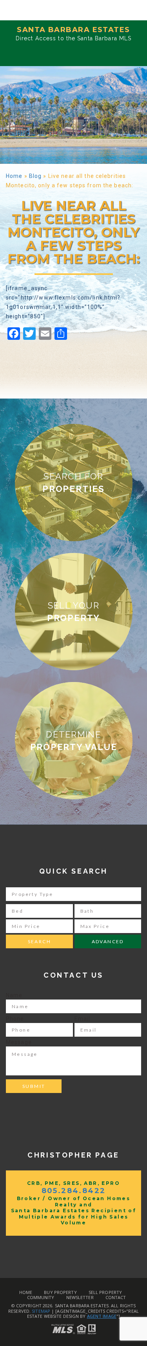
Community (40, 1297)
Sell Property (105, 1292)
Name (14, 995)
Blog (35, 176)
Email (82, 1019)
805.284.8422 (74, 1190)
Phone (15, 1019)
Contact (115, 1297)
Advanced (108, 941)
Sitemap (41, 1311)
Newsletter (80, 1297)
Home (14, 176)
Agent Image (101, 1316)
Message (19, 1042)
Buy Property (60, 1292)
